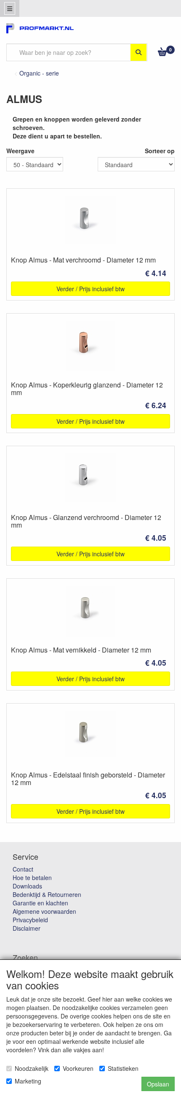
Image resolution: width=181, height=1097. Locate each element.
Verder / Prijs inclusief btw (90, 288)
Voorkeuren (78, 1068)
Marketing (28, 1081)
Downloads (27, 886)
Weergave (20, 150)
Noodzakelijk (31, 1068)
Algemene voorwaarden (44, 911)
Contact (23, 869)
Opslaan (158, 1084)
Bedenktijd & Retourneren (47, 894)
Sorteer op (160, 150)
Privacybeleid (30, 920)
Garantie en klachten (40, 903)
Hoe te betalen (32, 877)
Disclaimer (26, 928)
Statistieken (123, 1068)
